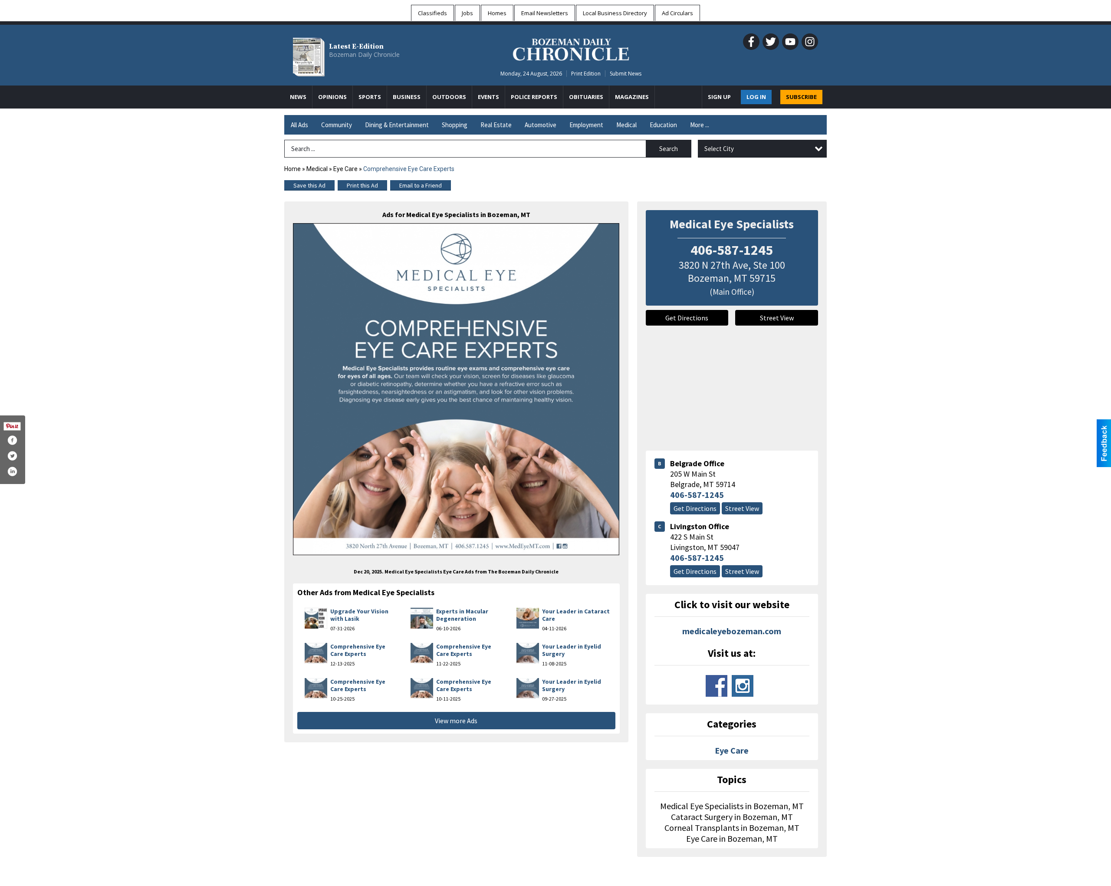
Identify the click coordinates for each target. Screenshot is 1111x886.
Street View (777, 317)
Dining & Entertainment (397, 125)
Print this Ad (362, 185)
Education (663, 125)
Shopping (454, 125)
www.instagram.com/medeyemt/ (742, 686)
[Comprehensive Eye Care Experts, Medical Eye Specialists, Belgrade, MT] (456, 389)
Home (292, 168)
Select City (719, 149)
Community (336, 125)
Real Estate (496, 125)
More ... (699, 125)
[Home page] (571, 48)
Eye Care (345, 168)
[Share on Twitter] (12, 456)
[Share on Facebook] (12, 440)
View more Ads (456, 720)
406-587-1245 (697, 494)
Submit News (625, 73)
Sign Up (719, 97)
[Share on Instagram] (12, 471)
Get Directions (686, 317)
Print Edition (586, 73)
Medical (626, 125)
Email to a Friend (420, 185)
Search (668, 149)
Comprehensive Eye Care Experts (357, 650)
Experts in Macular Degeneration (462, 615)
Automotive (540, 125)
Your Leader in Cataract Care (576, 615)
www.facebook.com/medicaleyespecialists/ (716, 686)
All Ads (299, 125)
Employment (586, 125)
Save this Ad (309, 185)
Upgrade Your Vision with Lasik (359, 615)
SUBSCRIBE (801, 97)
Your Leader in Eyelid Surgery (571, 650)
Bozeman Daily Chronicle (364, 54)
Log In (756, 97)
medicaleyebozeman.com (731, 631)
